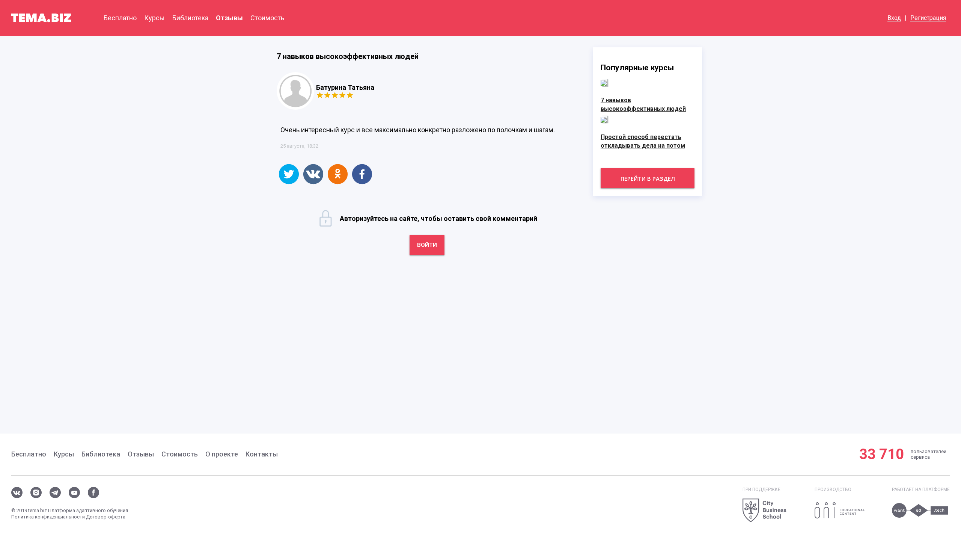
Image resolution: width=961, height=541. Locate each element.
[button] (289, 174)
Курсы (154, 18)
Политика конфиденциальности (48, 517)
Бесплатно (120, 18)
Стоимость (267, 18)
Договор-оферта (105, 517)
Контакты (262, 454)
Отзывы (229, 18)
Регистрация (928, 17)
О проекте (221, 454)
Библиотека (190, 18)
